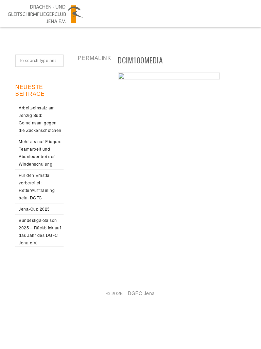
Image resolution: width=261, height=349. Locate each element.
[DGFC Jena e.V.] (45, 13)
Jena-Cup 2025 (34, 209)
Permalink (94, 58)
